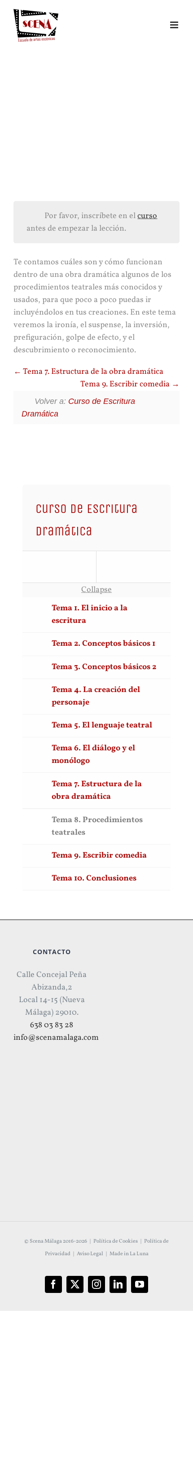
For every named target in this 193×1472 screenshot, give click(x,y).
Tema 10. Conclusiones (94, 878)
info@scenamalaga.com (56, 1037)
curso (147, 216)
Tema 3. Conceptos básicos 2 (104, 667)
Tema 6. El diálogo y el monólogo (93, 755)
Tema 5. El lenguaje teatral (102, 725)
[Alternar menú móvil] (175, 25)
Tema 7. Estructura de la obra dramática (92, 371)
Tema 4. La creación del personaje (96, 696)
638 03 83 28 (51, 1025)
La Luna (139, 1253)
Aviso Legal (90, 1253)
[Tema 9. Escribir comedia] (133, 567)
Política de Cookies (115, 1241)
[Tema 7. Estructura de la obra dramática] (59, 567)
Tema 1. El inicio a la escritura (89, 614)
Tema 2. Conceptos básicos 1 (103, 643)
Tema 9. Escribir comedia (125, 384)
